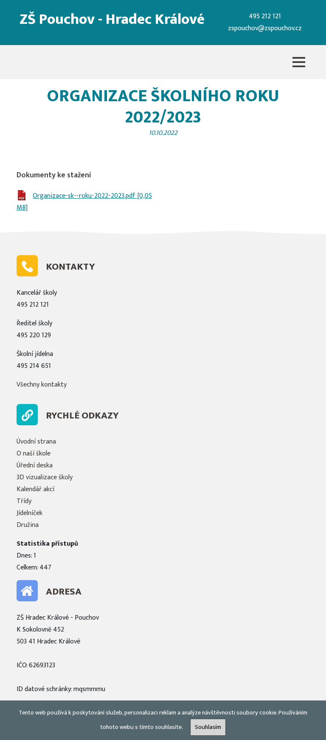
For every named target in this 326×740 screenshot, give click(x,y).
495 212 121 (265, 16)
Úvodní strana (36, 441)
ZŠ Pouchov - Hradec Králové (112, 19)
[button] (298, 62)
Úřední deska (35, 465)
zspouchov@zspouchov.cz (265, 28)
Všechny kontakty (42, 384)
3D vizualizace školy (45, 477)
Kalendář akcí (35, 489)
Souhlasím (208, 727)
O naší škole (34, 453)
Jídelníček (29, 513)
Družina (28, 525)
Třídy (24, 501)
